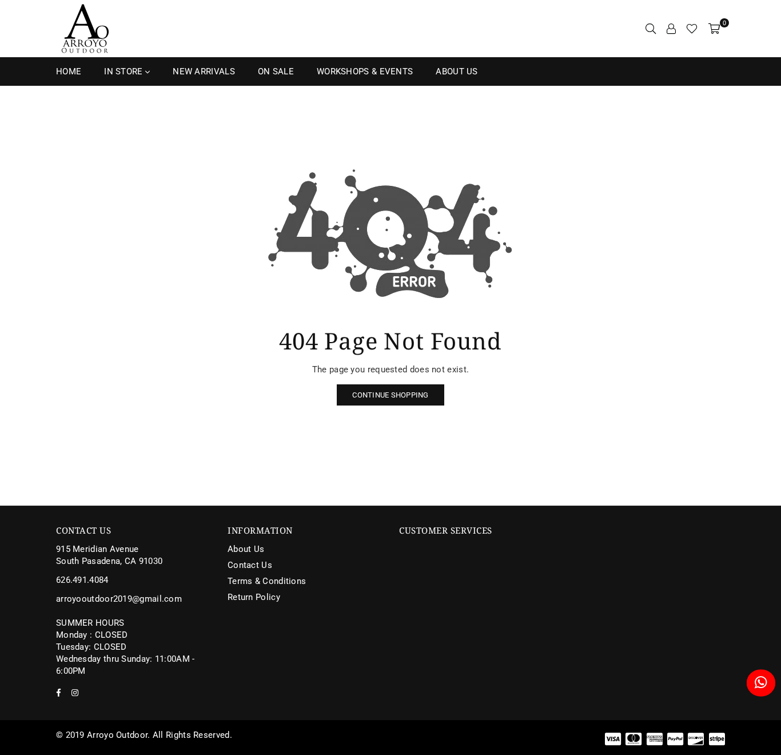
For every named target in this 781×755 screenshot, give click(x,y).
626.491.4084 (82, 580)
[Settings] (671, 28)
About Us (456, 71)
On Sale (276, 71)
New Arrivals (204, 71)
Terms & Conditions (267, 581)
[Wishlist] (692, 28)
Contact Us (250, 565)
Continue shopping (390, 395)
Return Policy (254, 597)
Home (68, 71)
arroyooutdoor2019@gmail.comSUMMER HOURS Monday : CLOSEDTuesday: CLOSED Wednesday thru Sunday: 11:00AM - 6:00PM (125, 635)
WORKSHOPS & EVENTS (365, 71)
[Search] (650, 28)
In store (124, 71)
